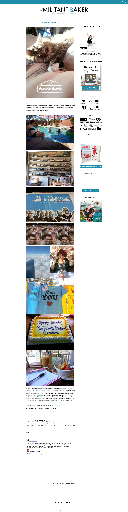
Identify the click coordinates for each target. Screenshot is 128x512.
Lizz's (39, 396)
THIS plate (61, 400)
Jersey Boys (39, 395)
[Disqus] (50, 456)
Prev (81, 210)
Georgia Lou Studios (79, 510)
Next (100, 210)
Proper (55, 400)
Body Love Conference (41, 390)
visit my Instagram (55, 405)
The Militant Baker (54, 510)
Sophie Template (63, 510)
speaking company (69, 391)
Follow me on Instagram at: (64, 483)
